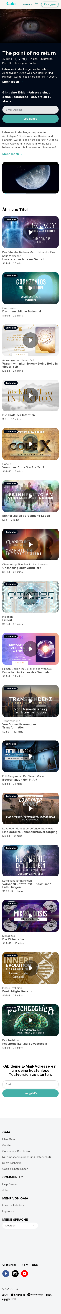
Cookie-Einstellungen (15, 1168)
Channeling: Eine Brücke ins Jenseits (25, 564)
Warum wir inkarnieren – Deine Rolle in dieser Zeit (30, 365)
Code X (7, 464)
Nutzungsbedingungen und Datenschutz (27, 1157)
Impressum (8, 1211)
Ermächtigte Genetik (17, 991)
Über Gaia (8, 1139)
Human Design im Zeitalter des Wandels (27, 668)
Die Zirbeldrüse (13, 939)
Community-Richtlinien (16, 1151)
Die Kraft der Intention (18, 415)
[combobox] (20, 1226)
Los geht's (30, 118)
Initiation (7, 616)
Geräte (6, 1145)
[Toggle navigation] (3, 4)
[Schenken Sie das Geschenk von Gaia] (36, 4)
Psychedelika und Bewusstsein (24, 1043)
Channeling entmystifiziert (21, 567)
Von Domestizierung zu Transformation (19, 726)
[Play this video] (30, 232)
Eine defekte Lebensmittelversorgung (29, 832)
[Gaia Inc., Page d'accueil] (11, 4)
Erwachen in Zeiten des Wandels (26, 672)
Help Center (9, 1184)
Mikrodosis (9, 935)
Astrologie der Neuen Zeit (18, 360)
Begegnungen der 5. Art (19, 779)
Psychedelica (10, 1040)
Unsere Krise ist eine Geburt (23, 259)
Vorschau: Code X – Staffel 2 (23, 467)
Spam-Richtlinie (12, 1162)
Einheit (7, 620)
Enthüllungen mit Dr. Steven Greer (23, 776)
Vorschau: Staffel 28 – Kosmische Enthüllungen (26, 885)
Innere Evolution (12, 988)
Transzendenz (11, 721)
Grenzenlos (9, 308)
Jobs (5, 1190)
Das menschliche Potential (21, 311)
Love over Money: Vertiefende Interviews (27, 828)
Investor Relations (13, 1205)
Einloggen (50, 4)
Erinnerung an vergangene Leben (26, 515)
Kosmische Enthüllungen (17, 880)
